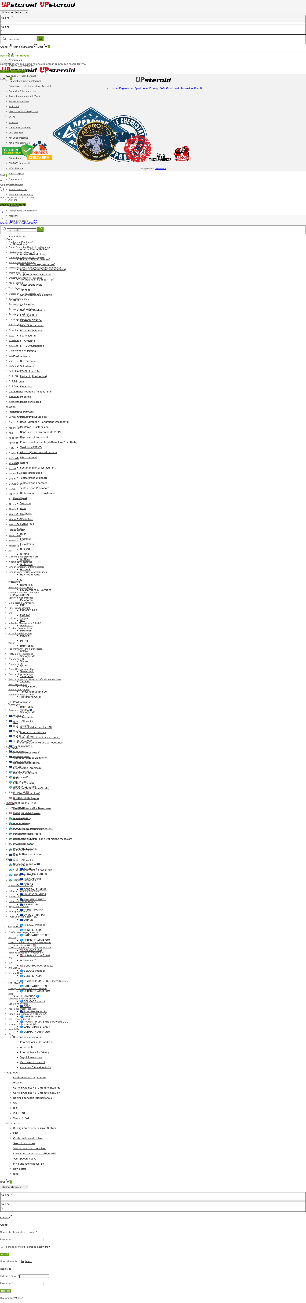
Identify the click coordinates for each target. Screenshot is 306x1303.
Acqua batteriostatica (33, 732)
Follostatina (15, 371)
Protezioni (14, 581)
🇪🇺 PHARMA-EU (29, 904)
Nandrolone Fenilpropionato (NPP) (40, 432)
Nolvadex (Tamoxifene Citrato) (31, 788)
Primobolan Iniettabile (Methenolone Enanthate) (48, 442)
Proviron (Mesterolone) (26, 793)
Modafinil (13, 215)
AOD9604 (14, 340)
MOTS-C (13, 443)
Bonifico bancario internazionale (32, 1097)
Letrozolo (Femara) (18, 618)
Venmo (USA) (15, 973)
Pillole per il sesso (30, 401)
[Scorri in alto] (2, 212)
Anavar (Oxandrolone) (33, 254)
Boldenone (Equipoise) (21, 242)
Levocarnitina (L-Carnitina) (36, 589)
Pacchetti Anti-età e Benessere (32, 808)
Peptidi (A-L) (15, 324)
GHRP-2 (13, 381)
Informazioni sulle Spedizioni (37, 1042)
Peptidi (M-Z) (15, 422)
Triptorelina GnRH (18, 524)
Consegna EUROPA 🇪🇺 (26, 863)
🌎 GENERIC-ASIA (19, 777)
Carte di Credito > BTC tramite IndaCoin (29, 947)
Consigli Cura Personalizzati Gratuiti (34, 1128)
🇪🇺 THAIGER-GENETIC (21, 746)
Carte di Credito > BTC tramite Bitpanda (36, 1087)
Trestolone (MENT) (18, 272)
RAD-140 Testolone (31, 330)
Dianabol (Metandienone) (22, 76)
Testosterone (15, 288)
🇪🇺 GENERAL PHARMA (33, 889)
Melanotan (14, 428)
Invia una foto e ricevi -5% (35, 1067)
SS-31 (12, 494)
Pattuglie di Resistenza (26, 813)
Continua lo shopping (13, 204)
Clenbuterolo (16, 179)
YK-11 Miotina (16, 168)
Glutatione (14, 391)
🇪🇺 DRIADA (15, 731)
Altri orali (18, 381)
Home (114, 88)
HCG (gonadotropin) (19, 608)
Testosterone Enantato (33, 482)
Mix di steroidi (16, 283)
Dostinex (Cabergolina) (26, 762)
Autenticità (15, 896)
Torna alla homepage (12, 71)
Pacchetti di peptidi (18, 689)
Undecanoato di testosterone (37, 493)
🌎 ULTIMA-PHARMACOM (35, 940)
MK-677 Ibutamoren (32, 325)
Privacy (153, 88)
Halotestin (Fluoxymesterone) (25, 81)
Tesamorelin (27, 671)
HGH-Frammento (18, 401)
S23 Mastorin (28, 335)
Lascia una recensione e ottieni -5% (34, 1153)
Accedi (4, 1254)
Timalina (13, 509)
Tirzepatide (15, 504)
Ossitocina (14, 453)
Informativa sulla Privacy (35, 1052)
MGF (11, 433)
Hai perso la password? (36, 1246)
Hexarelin (14, 396)
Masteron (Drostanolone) (34, 426)
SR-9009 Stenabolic (32, 345)
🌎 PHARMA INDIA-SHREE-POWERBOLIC (44, 980)
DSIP (11, 361)
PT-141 (12, 468)
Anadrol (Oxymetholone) (34, 249)
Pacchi (12, 642)
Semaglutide (16, 484)
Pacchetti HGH (16, 664)
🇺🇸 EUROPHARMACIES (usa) (36, 965)
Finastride (26, 386)
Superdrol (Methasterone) (22, 91)
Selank (12, 478)
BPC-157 (13, 345)
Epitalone (14, 366)
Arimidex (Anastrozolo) (26, 752)
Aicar (11, 335)
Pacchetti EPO (16, 659)
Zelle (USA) (14, 968)
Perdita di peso (16, 173)
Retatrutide (15, 473)
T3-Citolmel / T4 (18, 189)
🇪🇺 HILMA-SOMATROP (33, 894)
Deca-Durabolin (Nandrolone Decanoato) (44, 421)
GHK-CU (13, 376)
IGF (22, 579)
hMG (10, 613)
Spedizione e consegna (27, 1037)
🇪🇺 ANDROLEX (28, 868)
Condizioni (172, 88)
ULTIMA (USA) (28, 960)
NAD (11, 448)
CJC (11, 355)
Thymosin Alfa (28, 686)
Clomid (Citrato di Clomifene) (24, 592)
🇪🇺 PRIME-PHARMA (31, 909)
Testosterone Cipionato (33, 477)
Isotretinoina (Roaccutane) (23, 210)
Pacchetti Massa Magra (27, 833)
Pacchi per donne (17, 684)
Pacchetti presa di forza (27, 854)
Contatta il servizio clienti (22, 998)
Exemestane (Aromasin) (27, 767)
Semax (12, 489)
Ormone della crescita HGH (36, 727)
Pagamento (15, 926)
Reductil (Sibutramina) (21, 194)
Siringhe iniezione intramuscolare (40, 737)
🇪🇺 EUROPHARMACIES (21, 721)
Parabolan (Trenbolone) (34, 437)
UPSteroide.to (160, 169)
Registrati (26, 1261)
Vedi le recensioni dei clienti (29, 1148)
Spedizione (141, 88)
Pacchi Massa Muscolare (27, 828)
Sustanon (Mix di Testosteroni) (38, 467)
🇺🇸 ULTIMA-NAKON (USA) (22, 803)
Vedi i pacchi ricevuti (20, 911)
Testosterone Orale (19, 101)
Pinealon (25, 635)
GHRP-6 (13, 386)
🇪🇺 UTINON (26, 919)
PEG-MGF (14, 458)
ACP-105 (25, 305)
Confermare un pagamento (29, 1077)
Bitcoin (12, 937)
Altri (10, 551)
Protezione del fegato (26, 798)
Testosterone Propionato (34, 488)
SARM (16, 300)
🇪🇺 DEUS (25, 1006)
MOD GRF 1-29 (16, 438)
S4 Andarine (27, 340)
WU (10, 957)
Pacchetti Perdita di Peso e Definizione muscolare (34, 679)
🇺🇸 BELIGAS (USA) (31, 950)
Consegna (14, 704)
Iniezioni (11, 406)
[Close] (1, 180)
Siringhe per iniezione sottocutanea (41, 742)
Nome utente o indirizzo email (18, 1232)
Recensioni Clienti (191, 88)
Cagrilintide (15, 350)
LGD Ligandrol (28, 315)
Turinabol (25, 289)
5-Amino (13, 330)
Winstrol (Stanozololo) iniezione (38, 452)
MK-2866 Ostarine (31, 320)
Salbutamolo (27, 366)
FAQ (10, 993)
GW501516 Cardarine (32, 310)
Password (6, 1239)
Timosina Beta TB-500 (33, 691)
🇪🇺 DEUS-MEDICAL (19, 726)
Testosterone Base (31, 472)
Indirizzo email (9, 1276)
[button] (153, 1204)
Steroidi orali (15, 60)
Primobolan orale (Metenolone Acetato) (30, 86)
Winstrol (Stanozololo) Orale (36, 294)
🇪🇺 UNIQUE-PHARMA (32, 914)
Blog (10, 1034)
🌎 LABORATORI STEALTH (35, 935)
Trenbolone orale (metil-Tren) (24, 96)
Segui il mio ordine (19, 906)
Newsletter (14, 1029)
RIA (10, 963)
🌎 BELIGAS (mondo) (32, 924)
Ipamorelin (26, 584)
